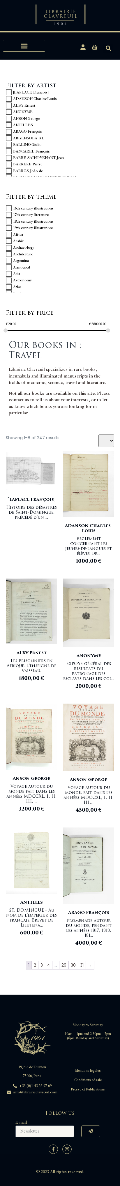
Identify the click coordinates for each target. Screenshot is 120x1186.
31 (82, 965)
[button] (24, 46)
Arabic (18, 241)
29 (63, 965)
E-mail (21, 1122)
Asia (16, 274)
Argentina (21, 261)
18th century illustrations (33, 221)
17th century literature (31, 215)
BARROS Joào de (28, 171)
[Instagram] (67, 1149)
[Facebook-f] (53, 1149)
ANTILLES (23, 125)
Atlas (17, 287)
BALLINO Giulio (27, 145)
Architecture (23, 254)
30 (73, 965)
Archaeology (23, 248)
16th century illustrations (33, 208)
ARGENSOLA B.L (28, 138)
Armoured (21, 267)
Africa (18, 235)
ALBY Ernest (24, 105)
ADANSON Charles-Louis (35, 99)
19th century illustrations (33, 228)
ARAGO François (27, 132)
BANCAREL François (31, 151)
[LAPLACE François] (31, 92)
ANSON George (26, 119)
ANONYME (23, 112)
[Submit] (90, 1131)
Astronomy (22, 280)
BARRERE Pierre (27, 164)
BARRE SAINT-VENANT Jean (38, 158)
